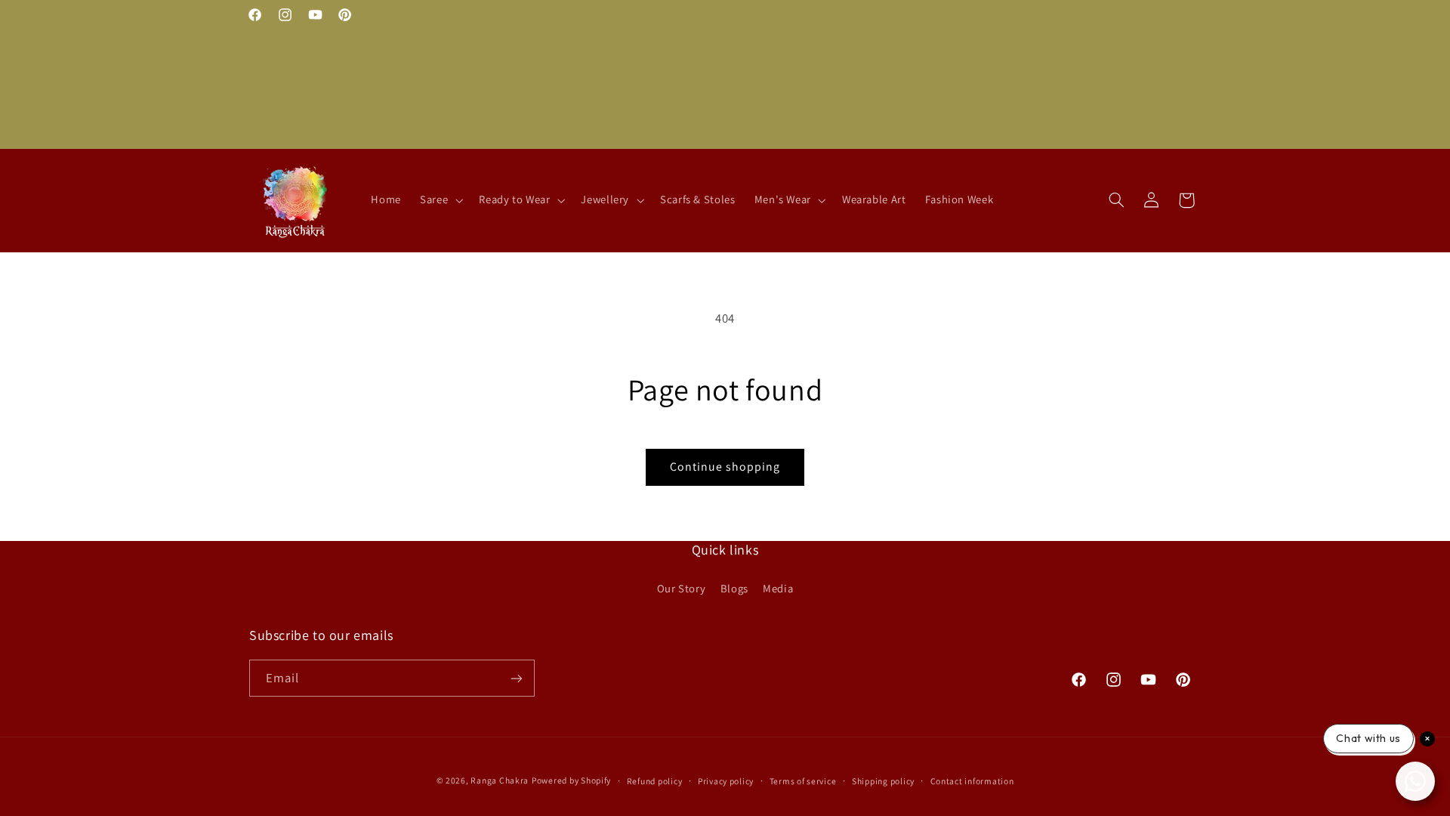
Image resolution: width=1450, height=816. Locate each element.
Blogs (734, 588)
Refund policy (655, 781)
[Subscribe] (516, 678)
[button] (440, 200)
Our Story (681, 588)
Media (778, 588)
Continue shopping (725, 466)
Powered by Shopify (571, 780)
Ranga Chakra (499, 780)
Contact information (972, 781)
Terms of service (803, 781)
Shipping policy (883, 781)
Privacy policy (726, 781)
